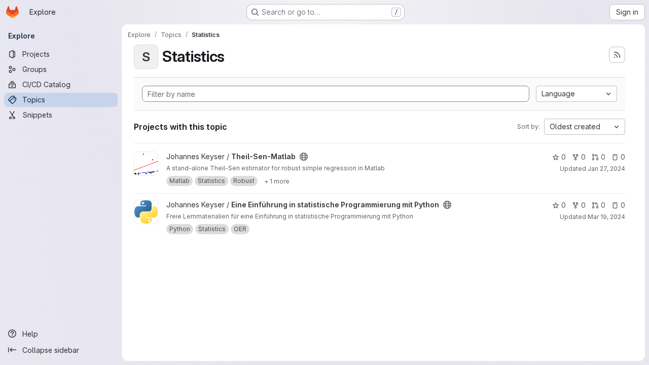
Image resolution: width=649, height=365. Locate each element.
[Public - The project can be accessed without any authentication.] (304, 157)
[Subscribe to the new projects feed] (617, 55)
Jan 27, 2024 (606, 168)
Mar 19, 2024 (606, 217)
